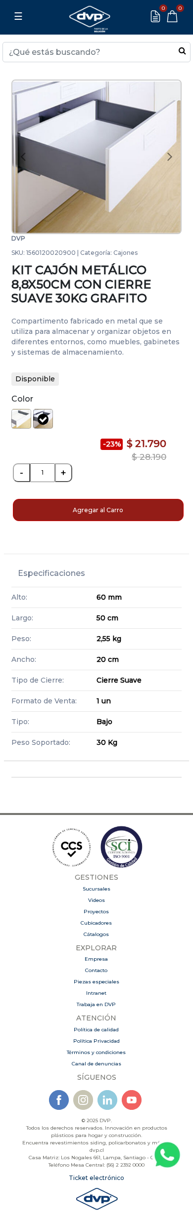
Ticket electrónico (96, 1177)
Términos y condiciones (96, 1052)
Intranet (96, 993)
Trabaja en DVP (96, 1004)
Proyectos (96, 911)
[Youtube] (132, 1100)
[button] (23, 157)
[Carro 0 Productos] (172, 16)
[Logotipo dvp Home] (89, 16)
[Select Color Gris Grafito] (43, 419)
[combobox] (96, 52)
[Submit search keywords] (182, 50)
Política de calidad (96, 1029)
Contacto (96, 970)
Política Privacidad (96, 1041)
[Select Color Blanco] (21, 419)
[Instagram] (83, 1100)
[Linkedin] (107, 1100)
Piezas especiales (96, 981)
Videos (96, 900)
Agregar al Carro (98, 510)
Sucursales (96, 889)
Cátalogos (96, 934)
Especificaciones (51, 573)
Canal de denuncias (96, 1063)
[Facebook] (59, 1100)
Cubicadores (96, 923)
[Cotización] (155, 16)
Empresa (96, 959)
